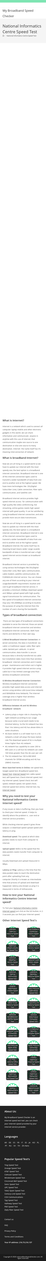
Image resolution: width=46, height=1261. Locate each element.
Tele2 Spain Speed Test (14, 1190)
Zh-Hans (25, 1146)
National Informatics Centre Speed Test (21, 36)
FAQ (6, 1225)
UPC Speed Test (11, 1187)
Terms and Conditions (13, 1236)
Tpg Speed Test (11, 1200)
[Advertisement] (23, 73)
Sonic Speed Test (11, 1184)
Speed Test (7, 774)
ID (26, 1142)
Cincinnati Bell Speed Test (15, 1181)
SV (15, 1146)
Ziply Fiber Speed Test (13, 1210)
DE (10, 1142)
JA (29, 1142)
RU (10, 1146)
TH (19, 1146)
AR (5, 1142)
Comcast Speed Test (13, 1174)
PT (6, 1146)
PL (38, 1142)
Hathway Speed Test (13, 1203)
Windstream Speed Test (14, 1178)
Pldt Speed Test (11, 1206)
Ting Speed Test (11, 1165)
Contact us (9, 1219)
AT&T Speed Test (11, 1171)
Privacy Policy (10, 1231)
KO (33, 1142)
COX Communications (13, 1197)
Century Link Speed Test (14, 1194)
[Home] (3, 36)
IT (22, 1142)
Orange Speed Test (12, 1168)
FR (18, 1142)
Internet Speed (19, 774)
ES (14, 1142)
